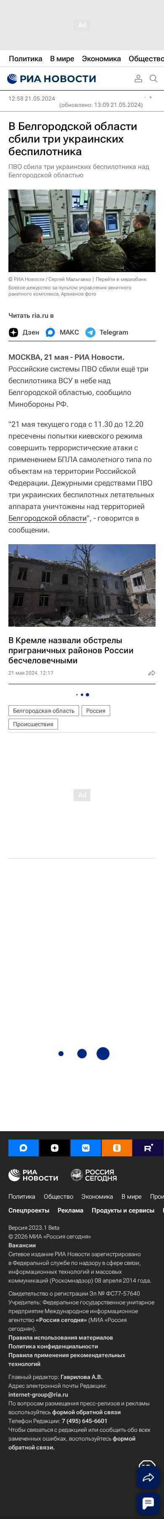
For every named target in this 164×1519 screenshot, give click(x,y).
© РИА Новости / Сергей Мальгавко (49, 279)
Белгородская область (43, 710)
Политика (21, 1196)
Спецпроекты (28, 1210)
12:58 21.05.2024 (31, 98)
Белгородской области (47, 518)
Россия (96, 710)
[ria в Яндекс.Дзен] (55, 1148)
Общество (58, 1196)
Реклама (70, 1210)
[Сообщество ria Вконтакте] (86, 1148)
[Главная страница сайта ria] (50, 79)
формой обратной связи (86, 1412)
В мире (132, 1196)
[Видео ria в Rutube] (148, 1148)
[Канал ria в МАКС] (23, 1148)
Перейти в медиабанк (121, 279)
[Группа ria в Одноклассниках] (117, 1148)
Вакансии (22, 1245)
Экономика (97, 1196)
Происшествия (33, 724)
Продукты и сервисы (123, 1210)
